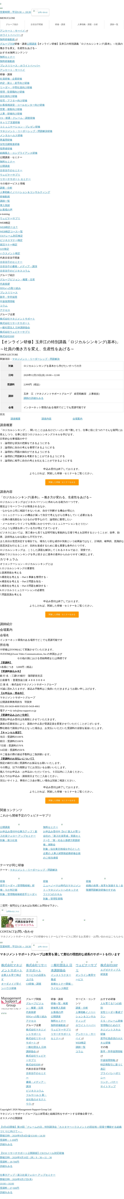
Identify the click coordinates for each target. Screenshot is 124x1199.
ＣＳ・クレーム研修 (111, 1021)
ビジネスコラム (35, 1090)
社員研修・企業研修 (11, 78)
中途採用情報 (7, 301)
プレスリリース (9, 292)
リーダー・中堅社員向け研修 (16, 87)
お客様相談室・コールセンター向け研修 (22, 105)
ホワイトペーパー (10, 35)
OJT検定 (4, 249)
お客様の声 (6, 209)
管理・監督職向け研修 (12, 91)
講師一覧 (114, 24)
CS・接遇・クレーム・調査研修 (17, 118)
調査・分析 (6, 187)
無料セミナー (7, 57)
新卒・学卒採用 (8, 297)
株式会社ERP (7, 336)
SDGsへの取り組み (10, 288)
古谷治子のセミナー (11, 170)
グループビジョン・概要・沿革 (17, 279)
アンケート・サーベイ (13, 30)
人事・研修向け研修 (11, 113)
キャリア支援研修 (10, 122)
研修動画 (5, 196)
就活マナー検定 (8, 244)
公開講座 (5, 166)
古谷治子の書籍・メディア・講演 (18, 266)
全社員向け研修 (8, 96)
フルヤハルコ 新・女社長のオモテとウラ (36, 1099)
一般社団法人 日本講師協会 (15, 327)
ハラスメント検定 (10, 253)
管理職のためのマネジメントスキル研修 (110, 1029)
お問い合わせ (43, 12)
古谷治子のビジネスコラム (15, 270)
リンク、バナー (109, 1082)
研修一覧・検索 (59, 1003)
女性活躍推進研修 (10, 144)
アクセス (5, 310)
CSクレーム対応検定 (11, 235)
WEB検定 (81, 1042)
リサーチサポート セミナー (15, 179)
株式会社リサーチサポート (15, 323)
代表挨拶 (5, 284)
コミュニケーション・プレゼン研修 (20, 126)
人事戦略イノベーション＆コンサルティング (25, 192)
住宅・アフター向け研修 (13, 100)
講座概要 (15, 418)
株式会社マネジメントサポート (17, 318)
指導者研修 (6, 148)
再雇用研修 (6, 139)
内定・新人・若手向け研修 (14, 83)
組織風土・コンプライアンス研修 (18, 153)
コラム (4, 305)
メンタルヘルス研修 (11, 135)
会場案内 (77, 418)
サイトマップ (108, 1086)
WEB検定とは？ (9, 227)
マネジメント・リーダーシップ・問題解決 (36, 359)
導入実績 (5, 205)
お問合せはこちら (12, 911)
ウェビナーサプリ (10, 174)
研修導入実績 (58, 1007)
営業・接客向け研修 (11, 109)
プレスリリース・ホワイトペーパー (20, 65)
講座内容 (46, 418)
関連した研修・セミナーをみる (62, 482)
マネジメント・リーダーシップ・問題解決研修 (26, 131)
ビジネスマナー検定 (11, 240)
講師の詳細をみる (34, 398)
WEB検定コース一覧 (11, 231)
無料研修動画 (7, 39)
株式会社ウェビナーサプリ (15, 332)
